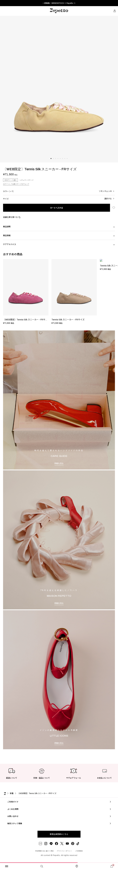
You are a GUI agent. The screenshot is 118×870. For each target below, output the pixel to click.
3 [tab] (55, 161)
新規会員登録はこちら (59, 834)
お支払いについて (104, 777)
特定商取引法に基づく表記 (44, 851)
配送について (11, 777)
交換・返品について (41, 777)
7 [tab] (65, 161)
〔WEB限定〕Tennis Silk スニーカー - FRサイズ (26, 320)
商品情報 (6, 235)
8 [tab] (67, 161)
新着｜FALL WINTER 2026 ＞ (59, 3)
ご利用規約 (79, 851)
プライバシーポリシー (64, 851)
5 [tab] (60, 161)
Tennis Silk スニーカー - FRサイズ (68, 320)
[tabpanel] (59, 89)
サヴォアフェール (73, 777)
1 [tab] (51, 161)
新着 (12, 793)
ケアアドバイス (9, 244)
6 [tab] (62, 161)
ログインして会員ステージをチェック (16, 184)
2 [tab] (53, 161)
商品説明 (6, 226)
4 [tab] (58, 161)
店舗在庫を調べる (10, 217)
